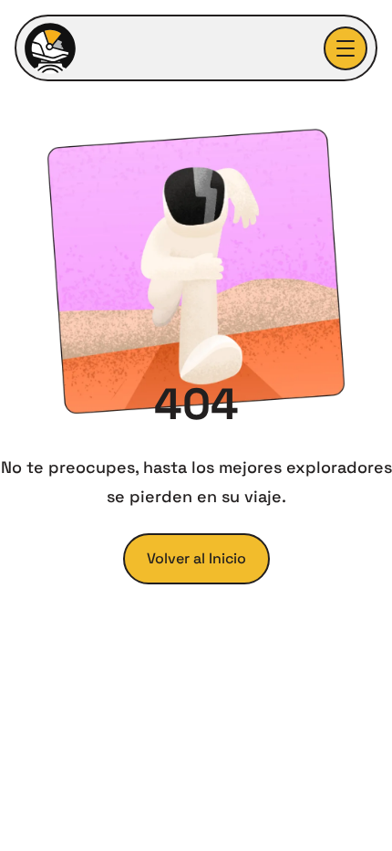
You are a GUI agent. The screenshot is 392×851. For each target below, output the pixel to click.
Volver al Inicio (196, 558)
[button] (345, 48)
